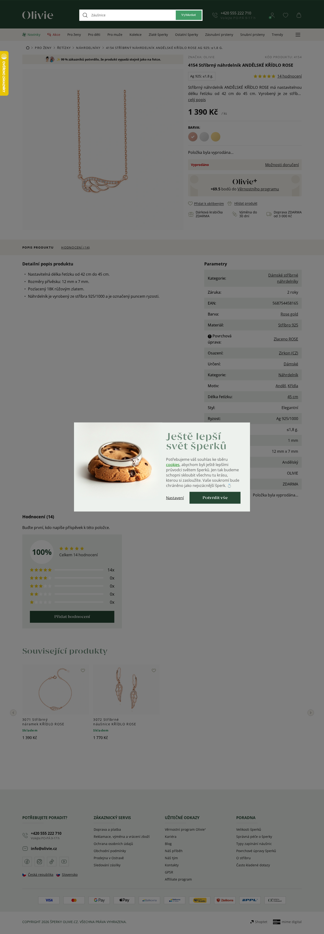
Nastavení (175, 497)
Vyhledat (188, 15)
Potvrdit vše (215, 498)
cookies (173, 464)
